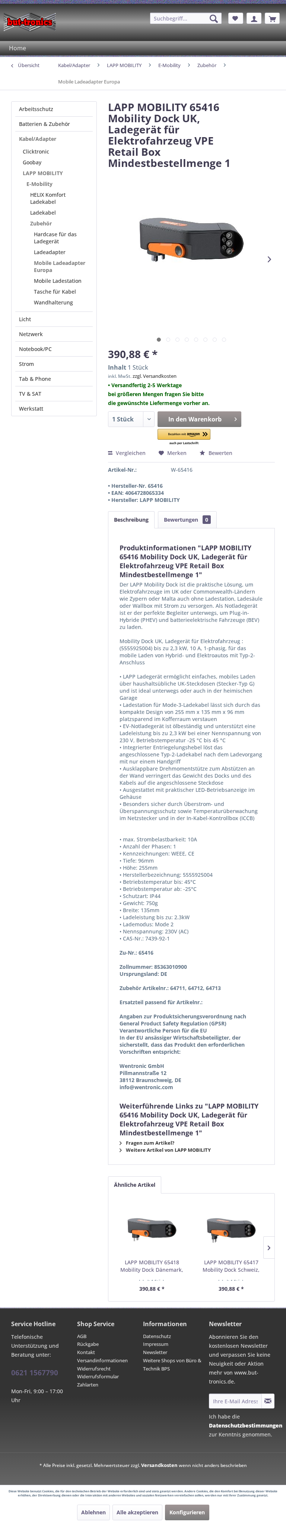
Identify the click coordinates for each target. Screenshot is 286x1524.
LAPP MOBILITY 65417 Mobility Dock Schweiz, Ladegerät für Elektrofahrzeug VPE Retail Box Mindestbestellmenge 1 (231, 1266)
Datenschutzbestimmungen (245, 1425)
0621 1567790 (34, 1373)
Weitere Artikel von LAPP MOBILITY (168, 1150)
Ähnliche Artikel (134, 1184)
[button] (184, 437)
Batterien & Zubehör (44, 123)
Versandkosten (159, 1465)
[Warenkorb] (272, 18)
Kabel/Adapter (37, 138)
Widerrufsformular (98, 1376)
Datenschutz (157, 1336)
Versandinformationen (102, 1360)
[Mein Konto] (254, 18)
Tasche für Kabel (55, 291)
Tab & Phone (35, 378)
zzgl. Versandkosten (155, 376)
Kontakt (86, 1352)
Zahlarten (87, 1384)
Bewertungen (186, 519)
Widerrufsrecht (94, 1368)
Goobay (32, 162)
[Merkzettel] (235, 18)
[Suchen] (214, 19)
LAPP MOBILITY (43, 173)
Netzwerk (31, 334)
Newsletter (155, 1352)
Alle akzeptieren (137, 1512)
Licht (25, 319)
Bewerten (219, 452)
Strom (26, 363)
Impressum (155, 1344)
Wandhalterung (53, 302)
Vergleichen (130, 452)
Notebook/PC (35, 348)
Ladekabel (43, 212)
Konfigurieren (187, 1512)
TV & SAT (30, 393)
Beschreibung (131, 519)
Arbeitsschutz (36, 109)
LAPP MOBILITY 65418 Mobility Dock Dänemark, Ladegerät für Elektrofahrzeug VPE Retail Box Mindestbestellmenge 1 (151, 1266)
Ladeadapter (50, 252)
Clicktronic (36, 151)
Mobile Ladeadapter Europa (59, 266)
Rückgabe (88, 1344)
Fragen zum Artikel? (149, 1142)
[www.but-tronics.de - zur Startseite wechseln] (30, 22)
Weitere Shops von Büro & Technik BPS (172, 1364)
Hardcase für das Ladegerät (55, 238)
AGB (81, 1336)
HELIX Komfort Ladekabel (48, 198)
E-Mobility (39, 183)
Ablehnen (93, 1512)
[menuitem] (186, 18)
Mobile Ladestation (58, 280)
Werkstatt (31, 408)
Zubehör (41, 223)
